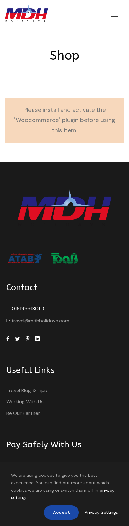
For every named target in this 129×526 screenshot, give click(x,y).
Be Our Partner (23, 413)
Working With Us (25, 401)
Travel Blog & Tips (26, 390)
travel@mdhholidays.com (40, 320)
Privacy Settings (101, 512)
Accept (61, 512)
